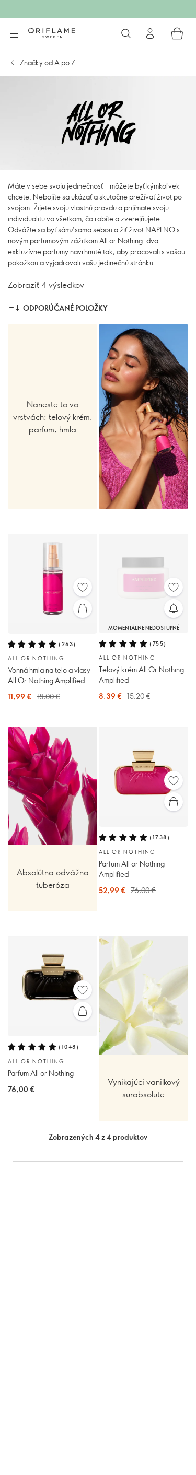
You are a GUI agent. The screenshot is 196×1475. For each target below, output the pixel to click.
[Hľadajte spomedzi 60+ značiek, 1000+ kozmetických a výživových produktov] (126, 33)
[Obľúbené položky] (82, 587)
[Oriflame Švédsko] (52, 33)
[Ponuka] (14, 34)
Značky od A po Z (47, 62)
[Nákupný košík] (177, 33)
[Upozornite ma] (173, 608)
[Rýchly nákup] (82, 608)
